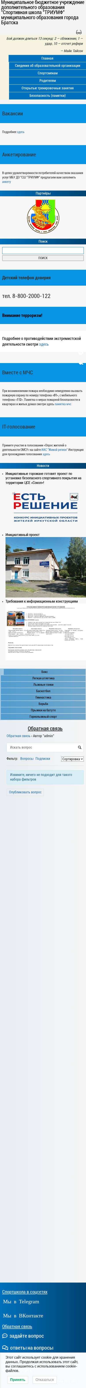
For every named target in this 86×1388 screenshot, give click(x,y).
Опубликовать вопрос (25, 792)
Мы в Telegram (21, 1301)
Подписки (43, 759)
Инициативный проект (23, 534)
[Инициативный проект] (46, 567)
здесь (20, 132)
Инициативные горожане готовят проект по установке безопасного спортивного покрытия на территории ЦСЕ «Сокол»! (43, 478)
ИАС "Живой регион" (54, 449)
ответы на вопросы (31, 1348)
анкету (6, 182)
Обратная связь (45, 728)
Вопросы (26, 759)
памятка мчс (63, 404)
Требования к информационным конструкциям (42, 601)
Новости (43, 466)
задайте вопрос (26, 1336)
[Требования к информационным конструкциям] (46, 631)
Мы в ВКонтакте (23, 1315)
